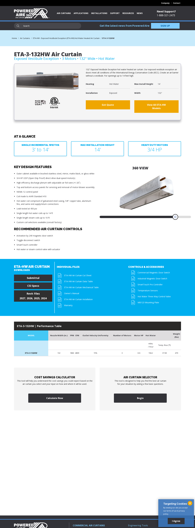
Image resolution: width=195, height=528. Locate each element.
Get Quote (108, 104)
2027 (22, 298)
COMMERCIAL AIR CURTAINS (89, 525)
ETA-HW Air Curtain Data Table (78, 281)
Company (165, 3)
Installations (99, 13)
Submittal (33, 278)
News (140, 13)
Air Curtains (64, 13)
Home (14, 38)
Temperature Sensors (148, 290)
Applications (81, 13)
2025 (37, 298)
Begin (140, 398)
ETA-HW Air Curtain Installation (78, 299)
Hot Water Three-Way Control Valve (154, 296)
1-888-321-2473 (166, 15)
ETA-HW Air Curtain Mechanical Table (81, 287)
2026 (29, 298)
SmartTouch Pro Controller (150, 284)
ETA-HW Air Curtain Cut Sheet (78, 275)
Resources (128, 13)
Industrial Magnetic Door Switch (152, 278)
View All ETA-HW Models (156, 106)
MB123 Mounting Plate (148, 302)
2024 (44, 298)
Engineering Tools (138, 525)
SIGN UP (165, 25)
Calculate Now (54, 398)
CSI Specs (33, 285)
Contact (176, 3)
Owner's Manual (71, 293)
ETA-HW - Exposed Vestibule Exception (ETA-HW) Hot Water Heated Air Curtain (66, 38)
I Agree (176, 521)
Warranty (68, 305)
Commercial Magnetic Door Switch (154, 272)
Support (115, 13)
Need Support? (166, 11)
